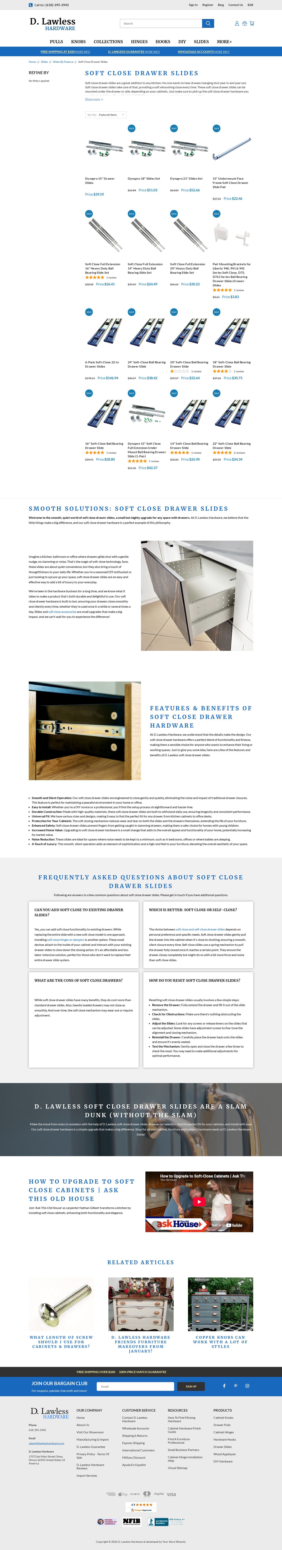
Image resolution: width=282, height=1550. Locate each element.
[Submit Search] (208, 23)
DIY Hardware (223, 1461)
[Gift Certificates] (244, 23)
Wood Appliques (225, 1454)
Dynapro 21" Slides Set (186, 178)
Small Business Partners (183, 1450)
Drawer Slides (223, 1446)
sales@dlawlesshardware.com (46, 1443)
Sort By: (92, 114)
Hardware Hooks (225, 1439)
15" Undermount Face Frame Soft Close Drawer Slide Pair (231, 183)
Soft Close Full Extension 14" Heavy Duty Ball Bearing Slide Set (145, 268)
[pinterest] (236, 1386)
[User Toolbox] (237, 23)
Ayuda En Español (134, 1465)
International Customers (138, 1450)
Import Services (87, 1475)
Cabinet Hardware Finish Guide (184, 1430)
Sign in (193, 5)
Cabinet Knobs (223, 1417)
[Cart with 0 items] (251, 23)
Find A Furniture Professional (179, 1440)
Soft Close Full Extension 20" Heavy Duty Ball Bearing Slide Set (187, 268)
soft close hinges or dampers (65, 939)
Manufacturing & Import (93, 1439)
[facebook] (224, 1386)
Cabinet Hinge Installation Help (185, 1458)
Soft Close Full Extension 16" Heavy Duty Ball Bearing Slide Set (102, 268)
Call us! (52, 5)
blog (221, 5)
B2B (250, 5)
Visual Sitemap (177, 1468)
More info (65, 51)
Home (81, 1417)
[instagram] (247, 1386)
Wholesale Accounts (135, 1428)
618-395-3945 (37, 1430)
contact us (235, 5)
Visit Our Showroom (90, 1432)
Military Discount (133, 1457)
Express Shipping (133, 1443)
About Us (83, 1425)
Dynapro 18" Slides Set (144, 178)
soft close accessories (62, 611)
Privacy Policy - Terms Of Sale (93, 1455)
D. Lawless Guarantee (91, 1446)
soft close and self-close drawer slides (200, 929)
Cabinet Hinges (224, 1432)
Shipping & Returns (135, 1435)
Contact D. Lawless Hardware (134, 1419)
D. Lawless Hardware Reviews (90, 1466)
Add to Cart (104, 148)
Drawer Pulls (222, 1425)
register (207, 5)
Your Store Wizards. (174, 1541)
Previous (272, 1538)
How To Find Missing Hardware (181, 1419)
